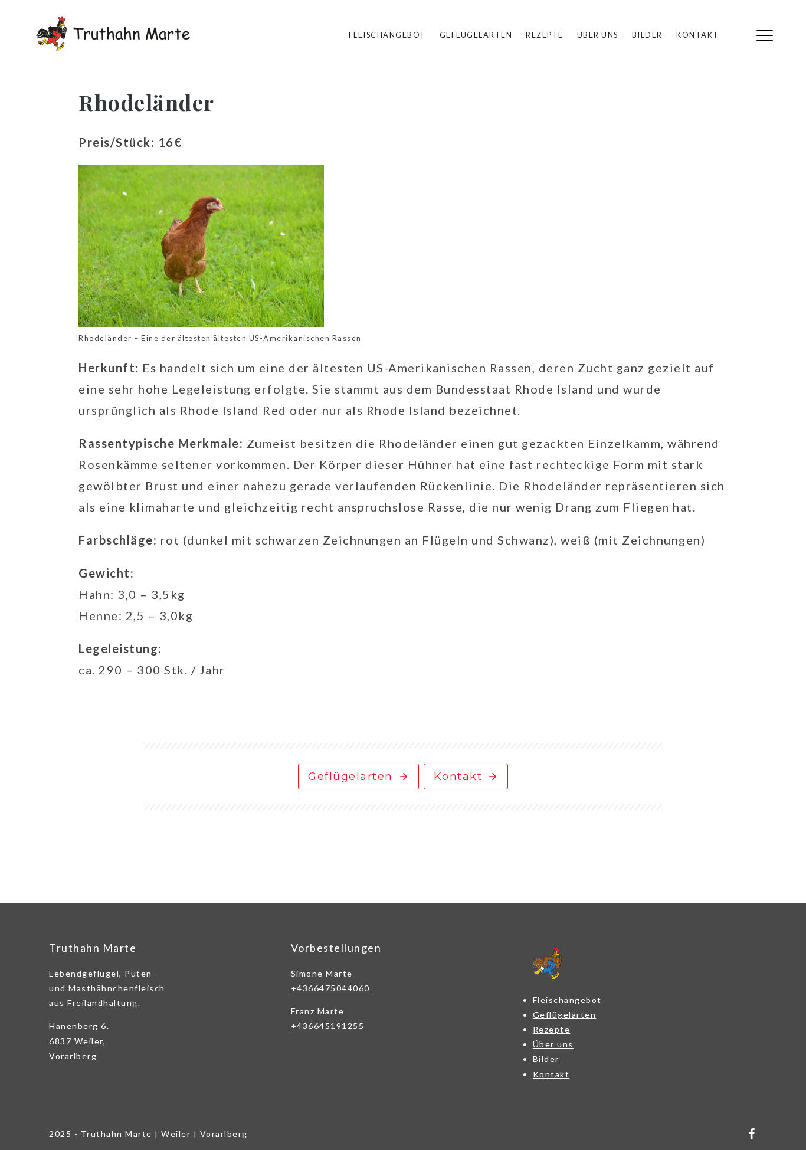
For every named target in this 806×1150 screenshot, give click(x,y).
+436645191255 (328, 1026)
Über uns (597, 35)
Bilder (647, 35)
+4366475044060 (330, 988)
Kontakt (697, 35)
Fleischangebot (387, 35)
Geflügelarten (476, 35)
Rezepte (544, 35)
